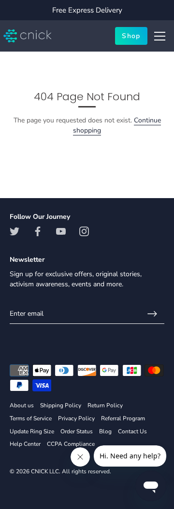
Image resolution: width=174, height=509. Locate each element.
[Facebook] (38, 231)
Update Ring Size (32, 431)
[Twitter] (14, 231)
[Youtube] (61, 231)
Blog (105, 431)
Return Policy (105, 405)
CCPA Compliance (71, 444)
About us (22, 405)
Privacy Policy (76, 418)
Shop (131, 35)
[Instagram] (84, 231)
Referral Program (123, 418)
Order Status (76, 431)
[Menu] (160, 36)
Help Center (25, 444)
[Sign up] (152, 314)
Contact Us (132, 431)
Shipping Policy (60, 405)
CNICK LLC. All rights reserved (70, 471)
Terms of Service (31, 418)
